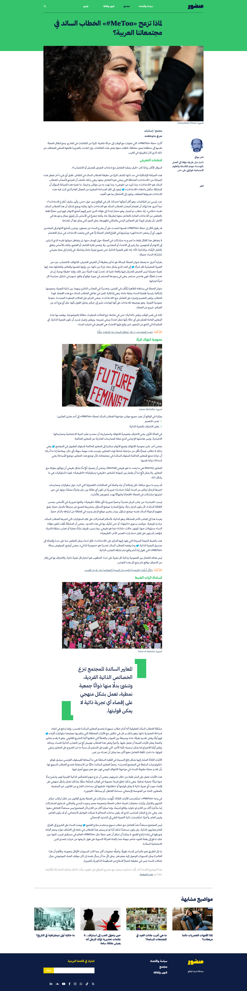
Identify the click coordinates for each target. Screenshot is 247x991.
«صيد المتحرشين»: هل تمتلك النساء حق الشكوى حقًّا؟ (125, 332)
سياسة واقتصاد (146, 6)
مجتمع (127, 6)
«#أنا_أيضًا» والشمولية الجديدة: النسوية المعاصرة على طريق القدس (118, 570)
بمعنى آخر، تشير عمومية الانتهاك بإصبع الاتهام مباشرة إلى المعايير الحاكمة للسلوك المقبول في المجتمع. (108, 446)
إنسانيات (148, 130)
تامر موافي (199, 157)
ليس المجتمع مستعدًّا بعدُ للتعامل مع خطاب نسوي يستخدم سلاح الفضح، (123, 825)
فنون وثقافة (108, 6)
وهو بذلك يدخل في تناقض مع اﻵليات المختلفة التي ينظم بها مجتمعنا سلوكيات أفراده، (93, 733)
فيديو (85, 6)
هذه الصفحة (146, 874)
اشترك (48, 970)
